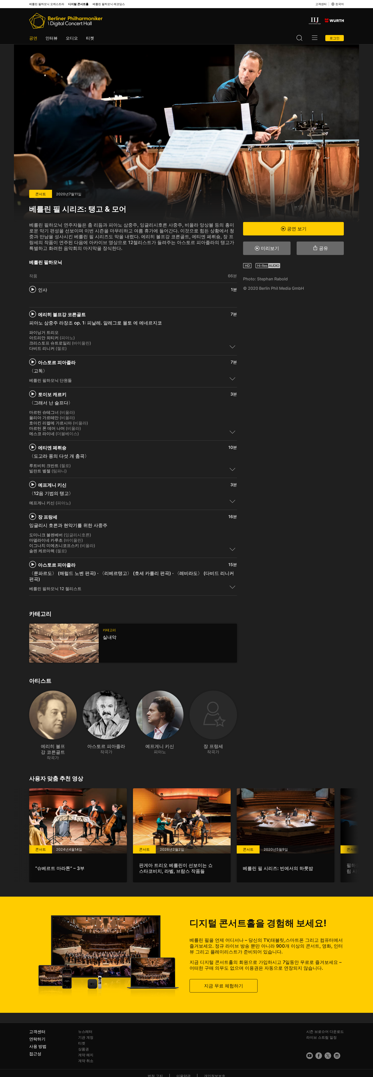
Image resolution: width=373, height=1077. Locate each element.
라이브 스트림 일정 (321, 1037)
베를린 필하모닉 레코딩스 (109, 4)
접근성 (35, 1053)
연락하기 (37, 1038)
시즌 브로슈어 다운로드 (325, 1031)
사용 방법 (37, 1046)
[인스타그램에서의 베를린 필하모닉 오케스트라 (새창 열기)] (337, 1055)
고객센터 (321, 4)
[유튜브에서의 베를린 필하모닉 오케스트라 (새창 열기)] (309, 1055)
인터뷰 (51, 38)
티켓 (90, 38)
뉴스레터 (85, 1031)
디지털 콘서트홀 (78, 4)
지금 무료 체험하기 (223, 985)
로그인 (335, 38)
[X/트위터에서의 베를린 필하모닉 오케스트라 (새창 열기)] (328, 1055)
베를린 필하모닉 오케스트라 (46, 4)
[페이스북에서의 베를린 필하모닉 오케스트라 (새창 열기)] (318, 1055)
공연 (33, 38)
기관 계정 (85, 1037)
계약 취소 (85, 1060)
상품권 (83, 1049)
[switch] (232, 346)
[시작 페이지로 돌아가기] (66, 21)
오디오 (72, 38)
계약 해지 (85, 1055)
